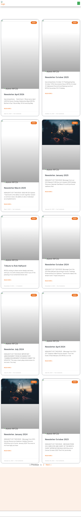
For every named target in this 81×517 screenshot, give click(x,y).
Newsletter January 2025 (56, 175)
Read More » (8, 108)
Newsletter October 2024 (57, 264)
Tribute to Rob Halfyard (15, 266)
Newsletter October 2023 (57, 439)
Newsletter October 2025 (57, 77)
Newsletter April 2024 (55, 347)
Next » (48, 465)
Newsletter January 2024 (15, 434)
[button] (78, 3)
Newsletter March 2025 (15, 188)
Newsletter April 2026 (14, 94)
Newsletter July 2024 (14, 349)
